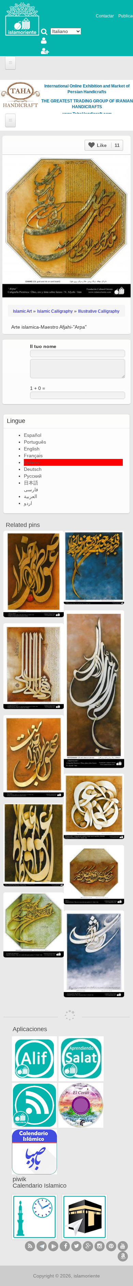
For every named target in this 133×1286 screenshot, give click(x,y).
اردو (28, 503)
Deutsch (33, 469)
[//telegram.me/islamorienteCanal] (41, 1246)
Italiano (32, 462)
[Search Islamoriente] (44, 32)
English (32, 448)
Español (32, 435)
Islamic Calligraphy (55, 311)
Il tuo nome (43, 346)
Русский (33, 476)
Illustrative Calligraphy (98, 311)
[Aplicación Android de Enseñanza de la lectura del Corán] (34, 1058)
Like (107, 145)
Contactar (105, 16)
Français (33, 455)
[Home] (22, 18)
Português (35, 442)
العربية (30, 496)
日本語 (31, 482)
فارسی (31, 489)
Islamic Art (22, 311)
